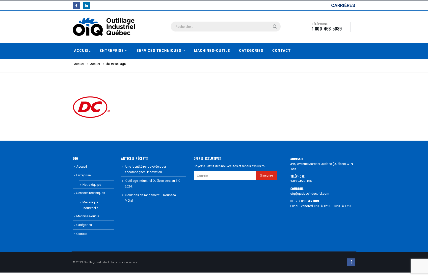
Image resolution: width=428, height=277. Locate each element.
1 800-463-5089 (327, 28)
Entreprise (112, 51)
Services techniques (158, 51)
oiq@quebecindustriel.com (309, 193)
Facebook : (351, 262)
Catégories (251, 51)
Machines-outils (212, 51)
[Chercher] (275, 26)
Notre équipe (91, 184)
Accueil (82, 51)
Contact (281, 51)
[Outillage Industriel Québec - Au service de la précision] (104, 27)
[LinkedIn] (86, 5)
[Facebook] (76, 5)
